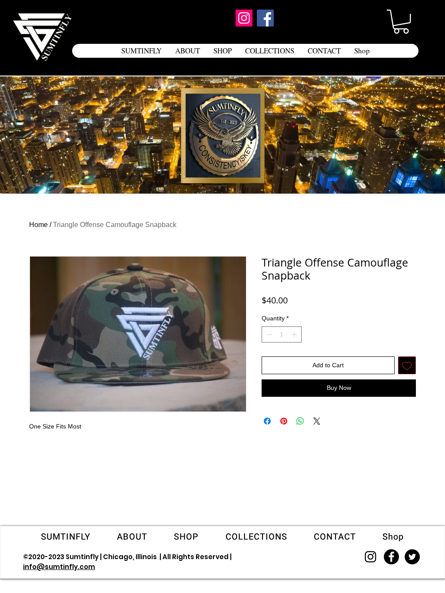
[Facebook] (265, 18)
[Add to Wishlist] (407, 365)
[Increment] (294, 334)
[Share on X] (317, 421)
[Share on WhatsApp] (300, 421)
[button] (401, 21)
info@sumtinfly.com (59, 566)
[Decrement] (268, 334)
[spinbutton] (281, 334)
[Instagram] (244, 18)
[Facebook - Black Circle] (391, 556)
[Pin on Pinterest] (284, 421)
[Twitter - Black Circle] (412, 556)
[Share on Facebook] (267, 421)
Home (38, 224)
